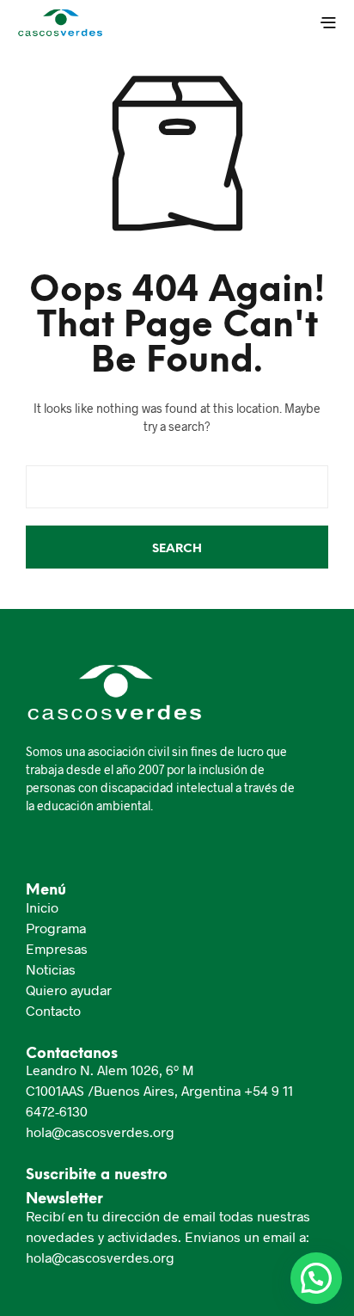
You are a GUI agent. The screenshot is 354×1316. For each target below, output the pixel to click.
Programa (56, 927)
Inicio (42, 907)
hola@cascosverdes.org (100, 1131)
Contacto (53, 1010)
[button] (316, 1278)
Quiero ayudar (69, 989)
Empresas (57, 948)
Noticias (51, 969)
